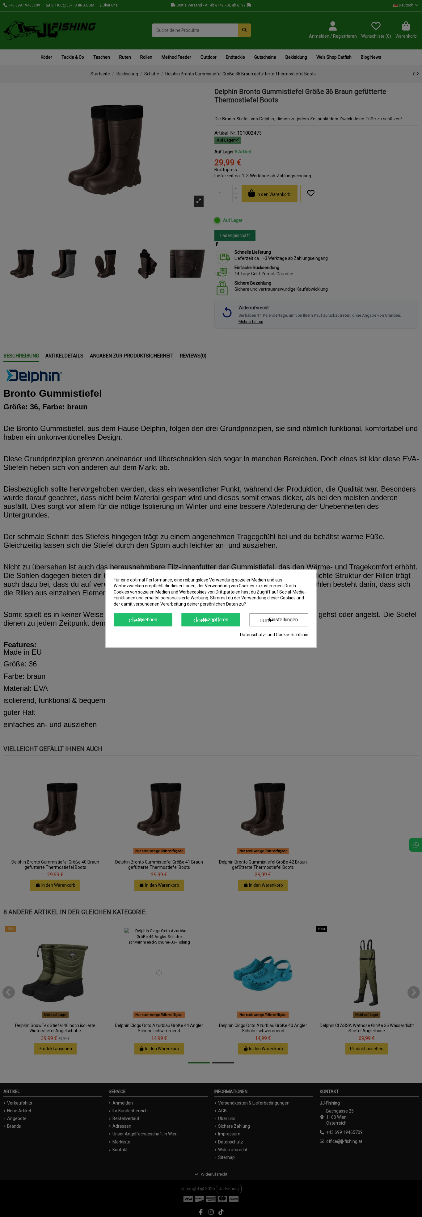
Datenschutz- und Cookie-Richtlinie (274, 634)
